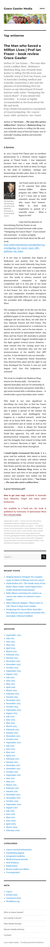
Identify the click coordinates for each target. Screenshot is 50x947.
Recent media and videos (23, 526)
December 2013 (13, 700)
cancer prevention (16, 528)
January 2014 (12, 697)
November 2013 (13, 703)
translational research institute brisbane (19, 543)
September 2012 (13, 742)
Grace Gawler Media (18, 8)
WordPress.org (13, 901)
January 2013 (12, 733)
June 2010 (10, 814)
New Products (12, 862)
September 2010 (13, 804)
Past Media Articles (12, 924)
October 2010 (12, 801)
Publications (8, 526)
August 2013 (11, 713)
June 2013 (10, 720)
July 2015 (10, 638)
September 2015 (13, 635)
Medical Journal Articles (29, 523)
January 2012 (12, 762)
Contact (7, 935)
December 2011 (13, 765)
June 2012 (10, 749)
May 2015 (10, 645)
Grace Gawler (27, 531)
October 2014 (12, 667)
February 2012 (12, 759)
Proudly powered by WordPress (32, 943)
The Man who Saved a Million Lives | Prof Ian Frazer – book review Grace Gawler (22, 52)
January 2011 (12, 791)
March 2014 (11, 690)
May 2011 (10, 781)
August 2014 (11, 674)
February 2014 (12, 694)
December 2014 (13, 661)
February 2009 (13, 830)
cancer (6, 528)
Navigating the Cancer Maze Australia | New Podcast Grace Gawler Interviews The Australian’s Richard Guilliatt (25, 612)
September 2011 (13, 775)
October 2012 (12, 739)
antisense (39, 526)
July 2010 (10, 811)
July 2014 (10, 677)
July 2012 (10, 746)
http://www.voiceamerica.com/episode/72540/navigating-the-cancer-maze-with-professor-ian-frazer (24, 248)
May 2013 (10, 723)
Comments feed (13, 898)
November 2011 (13, 768)
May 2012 (10, 752)
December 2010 (13, 794)
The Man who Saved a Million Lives (30, 540)
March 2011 (11, 785)
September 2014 (13, 671)
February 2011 (12, 788)
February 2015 (12, 654)
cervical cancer (16, 531)
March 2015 (11, 651)
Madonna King (31, 536)
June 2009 (11, 820)
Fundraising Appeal (15, 853)
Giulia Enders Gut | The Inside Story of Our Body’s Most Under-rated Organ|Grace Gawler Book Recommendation (25, 586)
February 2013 (12, 729)
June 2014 (10, 681)
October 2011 (12, 772)
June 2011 (10, 778)
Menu (42, 8)
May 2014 (10, 684)
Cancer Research (30, 528)
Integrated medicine (12, 523)
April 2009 (11, 824)
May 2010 (10, 817)
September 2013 (13, 710)
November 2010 (13, 798)
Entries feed (11, 895)
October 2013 (12, 707)
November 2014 (13, 664)
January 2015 (12, 658)
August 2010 (11, 807)
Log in (9, 891)
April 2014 (10, 687)
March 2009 (11, 827)
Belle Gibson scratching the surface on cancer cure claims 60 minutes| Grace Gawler (24, 596)
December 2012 (13, 736)
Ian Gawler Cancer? (13, 918)
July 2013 (10, 716)
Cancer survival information (30, 521)
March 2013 (11, 726)
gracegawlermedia (18, 536)
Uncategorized (13, 872)
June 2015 (10, 641)
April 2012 (10, 755)
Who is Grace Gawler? (14, 912)
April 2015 (10, 648)
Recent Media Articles (14, 929)
